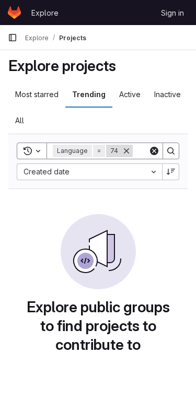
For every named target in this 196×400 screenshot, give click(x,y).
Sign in (172, 12)
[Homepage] (14, 12)
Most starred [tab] (37, 94)
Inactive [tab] (167, 94)
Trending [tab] (89, 94)
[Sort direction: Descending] (171, 171)
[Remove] (126, 151)
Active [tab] (130, 94)
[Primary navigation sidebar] (12, 37)
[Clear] (154, 151)
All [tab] (19, 120)
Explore (45, 12)
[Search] (171, 151)
